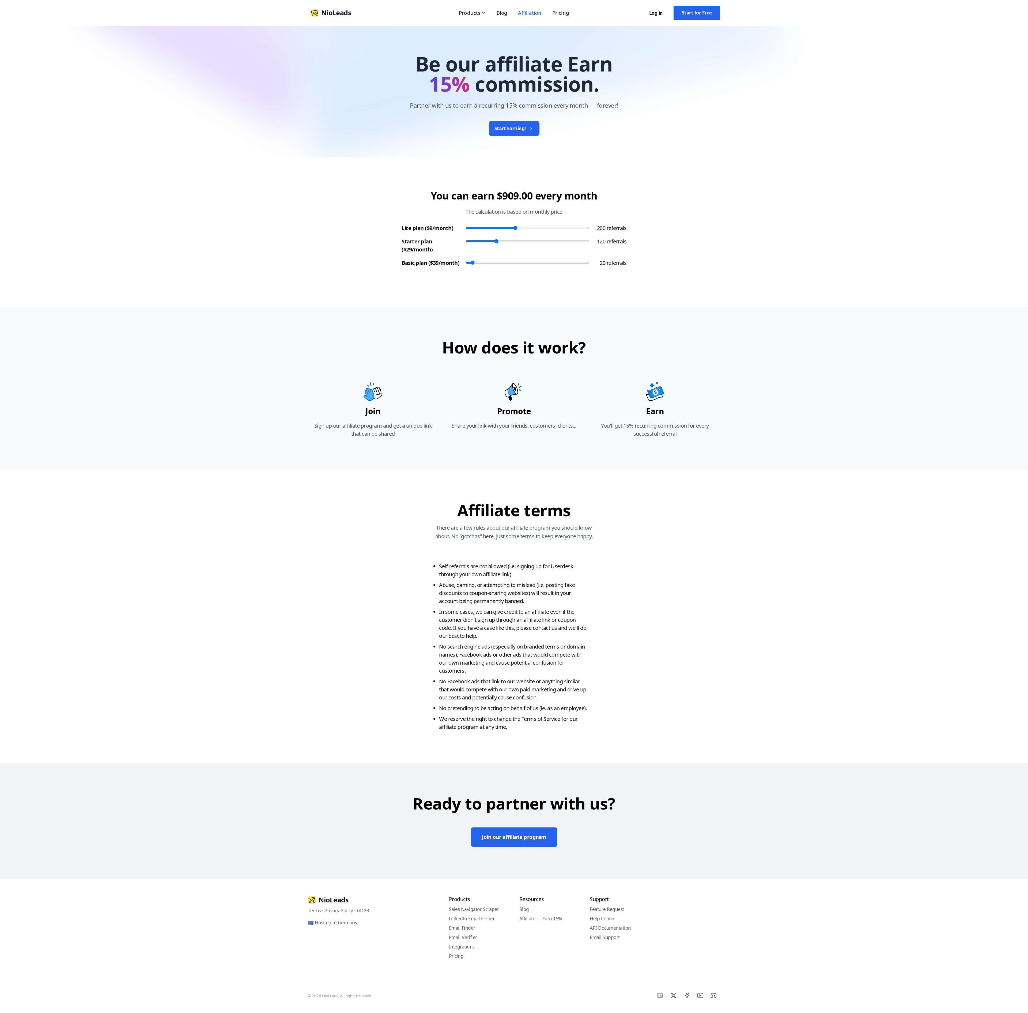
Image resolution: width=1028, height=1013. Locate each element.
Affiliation (529, 12)
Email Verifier (463, 937)
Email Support (605, 937)
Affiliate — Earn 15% (540, 918)
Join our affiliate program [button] (514, 837)
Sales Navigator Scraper (474, 909)
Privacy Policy (338, 910)
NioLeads (333, 899)
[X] (673, 995)
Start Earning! (510, 128)
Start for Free (697, 12)
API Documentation (610, 928)
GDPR (363, 910)
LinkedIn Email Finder (472, 918)
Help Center (602, 918)
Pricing (560, 12)
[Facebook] (686, 995)
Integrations (462, 946)
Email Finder (462, 928)
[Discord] (713, 995)
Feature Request (607, 909)
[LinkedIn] (660, 995)
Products (470, 12)
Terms (314, 910)
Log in (656, 12)
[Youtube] (700, 995)
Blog (502, 12)
